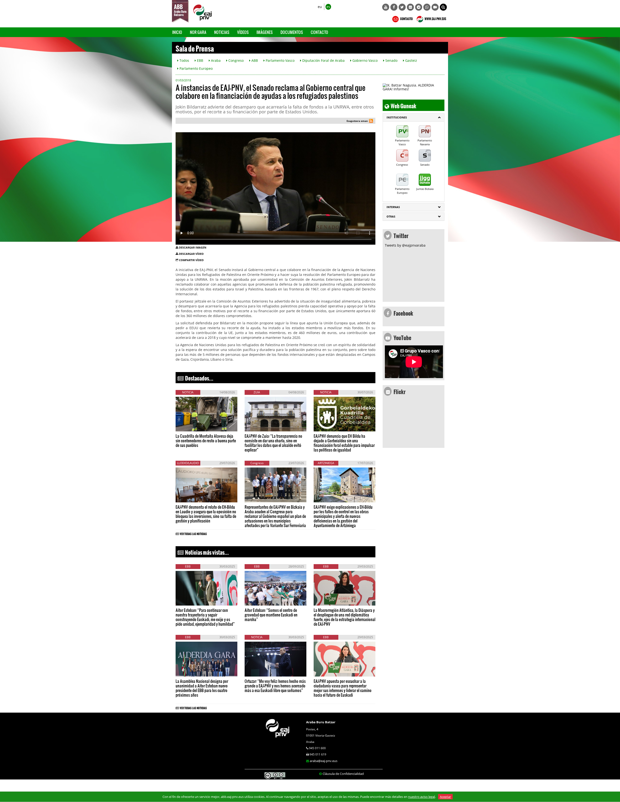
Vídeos (243, 32)
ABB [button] (254, 60)
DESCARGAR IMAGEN (192, 247)
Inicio (177, 32)
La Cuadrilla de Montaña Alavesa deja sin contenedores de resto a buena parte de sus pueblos (206, 440)
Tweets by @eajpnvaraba (405, 245)
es (328, 6)
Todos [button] (183, 60)
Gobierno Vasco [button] (364, 60)
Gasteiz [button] (410, 60)
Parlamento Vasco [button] (279, 60)
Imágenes (264, 32)
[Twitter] (402, 7)
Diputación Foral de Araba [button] (323, 60)
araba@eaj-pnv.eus (323, 761)
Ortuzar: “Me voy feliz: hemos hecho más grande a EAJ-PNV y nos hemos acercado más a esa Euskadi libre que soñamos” (275, 685)
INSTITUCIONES (397, 117)
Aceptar (445, 796)
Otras (391, 216)
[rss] (371, 121)
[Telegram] (418, 7)
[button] (443, 7)
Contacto (319, 32)
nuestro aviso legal (421, 796)
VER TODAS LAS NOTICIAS (193, 533)
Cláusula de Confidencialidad (343, 773)
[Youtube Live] (435, 7)
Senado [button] (390, 60)
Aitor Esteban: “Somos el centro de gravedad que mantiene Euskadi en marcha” (271, 614)
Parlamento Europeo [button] (195, 68)
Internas (393, 207)
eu (320, 6)
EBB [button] (199, 60)
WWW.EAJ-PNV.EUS (435, 18)
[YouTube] (385, 7)
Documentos (291, 32)
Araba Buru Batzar (320, 722)
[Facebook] (393, 7)
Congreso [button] (235, 60)
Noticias (221, 32)
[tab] (413, 117)
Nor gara (198, 32)
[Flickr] (410, 7)
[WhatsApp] (426, 7)
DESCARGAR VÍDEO (191, 254)
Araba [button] (215, 60)
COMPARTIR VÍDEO (191, 260)
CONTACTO (406, 18)
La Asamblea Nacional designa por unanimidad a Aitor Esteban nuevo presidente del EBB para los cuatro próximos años (202, 688)
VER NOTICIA (190, 426)
